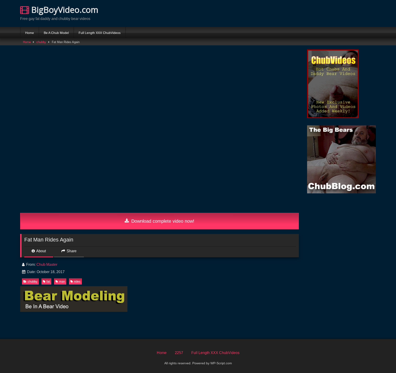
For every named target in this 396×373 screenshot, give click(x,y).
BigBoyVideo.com (63, 9)
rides (77, 281)
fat (48, 281)
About (41, 251)
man (62, 281)
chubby (41, 42)
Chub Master (46, 264)
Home (29, 33)
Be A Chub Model (56, 33)
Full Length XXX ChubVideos (100, 33)
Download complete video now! (162, 221)
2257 (179, 353)
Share (71, 251)
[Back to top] (382, 359)
